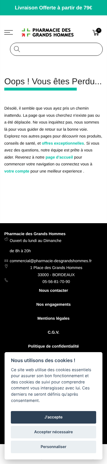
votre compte (16, 171)
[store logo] (53, 33)
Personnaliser (53, 447)
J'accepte (54, 417)
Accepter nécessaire (53, 432)
